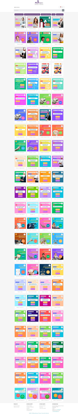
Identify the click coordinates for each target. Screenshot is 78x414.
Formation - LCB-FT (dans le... (20, 214)
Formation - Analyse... (45, 106)
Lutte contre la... (45, 59)
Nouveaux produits (17, 405)
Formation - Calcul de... (32, 183)
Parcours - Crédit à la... (45, 121)
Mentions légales (29, 405)
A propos (28, 408)
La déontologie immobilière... (32, 59)
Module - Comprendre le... (58, 276)
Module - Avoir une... (45, 291)
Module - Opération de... (57, 183)
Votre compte (42, 404)
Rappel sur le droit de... (32, 121)
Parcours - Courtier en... (57, 28)
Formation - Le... (32, 214)
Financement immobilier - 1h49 (32, 90)
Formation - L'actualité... (57, 121)
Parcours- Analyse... (20, 44)
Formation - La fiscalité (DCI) (32, 106)
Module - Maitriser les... (57, 291)
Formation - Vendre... (33, 137)
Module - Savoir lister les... (45, 384)
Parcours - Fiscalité (58, 44)
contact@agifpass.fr (56, 411)
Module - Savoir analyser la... (32, 400)
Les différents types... (45, 90)
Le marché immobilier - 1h (20, 106)
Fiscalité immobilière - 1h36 (33, 75)
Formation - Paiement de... (58, 168)
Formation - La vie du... (45, 214)
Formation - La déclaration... (20, 59)
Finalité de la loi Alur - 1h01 (58, 90)
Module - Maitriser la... (57, 369)
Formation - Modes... (45, 168)
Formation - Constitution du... (57, 214)
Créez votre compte (42, 408)
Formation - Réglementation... (20, 168)
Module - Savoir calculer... (58, 322)
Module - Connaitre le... (20, 307)
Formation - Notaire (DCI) (20, 137)
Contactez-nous (29, 410)
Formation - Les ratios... (57, 245)
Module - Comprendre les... (57, 400)
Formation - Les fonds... (45, 245)
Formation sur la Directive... (20, 28)
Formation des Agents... (32, 28)
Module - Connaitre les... (45, 307)
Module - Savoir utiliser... (45, 322)
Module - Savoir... (20, 291)
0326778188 (59, 409)
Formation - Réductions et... (20, 183)
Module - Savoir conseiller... (32, 291)
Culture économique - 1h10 (20, 90)
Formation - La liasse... (32, 152)
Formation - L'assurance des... (45, 152)
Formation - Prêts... (58, 152)
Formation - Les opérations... (20, 245)
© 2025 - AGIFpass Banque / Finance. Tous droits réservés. (39, 413)
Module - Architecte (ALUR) (45, 183)
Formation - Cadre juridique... (32, 168)
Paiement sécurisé (29, 409)
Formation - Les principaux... (20, 152)
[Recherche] (63, 10)
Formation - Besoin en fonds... (45, 137)
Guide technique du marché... (45, 75)
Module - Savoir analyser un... (20, 400)
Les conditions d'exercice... (20, 75)
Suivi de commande (42, 405)
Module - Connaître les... (45, 400)
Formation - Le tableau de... (33, 245)
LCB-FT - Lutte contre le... (58, 59)
